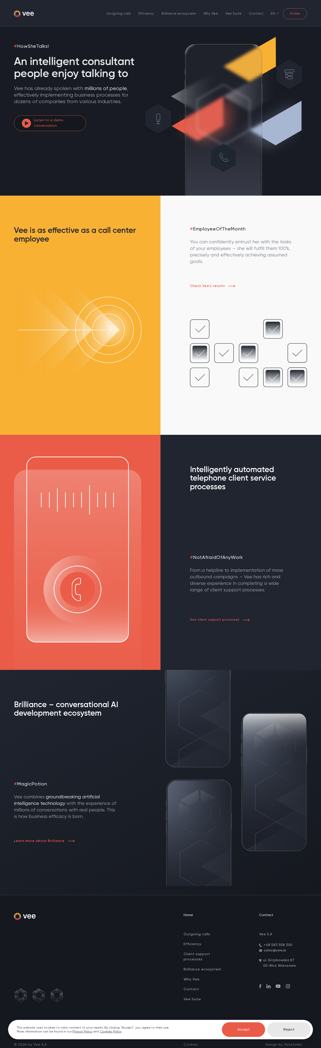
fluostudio (293, 1044)
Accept (244, 1029)
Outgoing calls (119, 13)
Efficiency (146, 13)
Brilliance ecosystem (179, 13)
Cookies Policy (111, 1031)
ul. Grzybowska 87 (278, 960)
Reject (288, 1029)
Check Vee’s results (207, 286)
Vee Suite (233, 13)
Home (188, 915)
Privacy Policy (82, 1031)
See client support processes (214, 619)
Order (295, 13)
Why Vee (211, 13)
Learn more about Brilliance (39, 841)
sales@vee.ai (275, 950)
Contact (256, 13)
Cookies (191, 1044)
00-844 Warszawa (279, 966)
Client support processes (197, 956)
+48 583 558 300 (278, 945)
